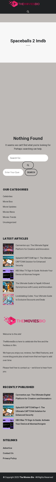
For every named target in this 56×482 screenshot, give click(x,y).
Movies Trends (9, 217)
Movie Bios (8, 201)
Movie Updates (9, 207)
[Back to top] (53, 479)
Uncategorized (9, 222)
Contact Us (8, 453)
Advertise (7, 448)
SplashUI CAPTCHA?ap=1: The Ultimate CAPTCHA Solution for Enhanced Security (34, 262)
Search (31, 172)
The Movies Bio (26, 477)
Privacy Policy (10, 458)
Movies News (9, 212)
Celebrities (7, 196)
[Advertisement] (28, 99)
